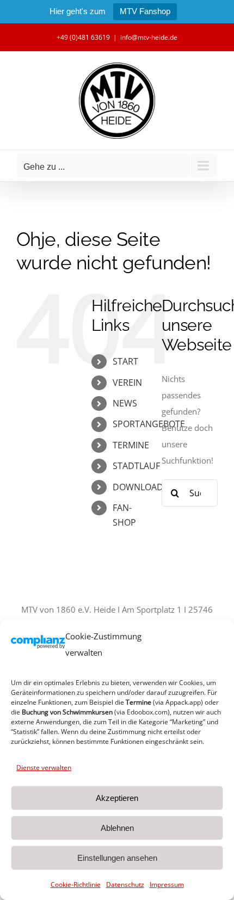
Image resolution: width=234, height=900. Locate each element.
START (125, 361)
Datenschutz (125, 884)
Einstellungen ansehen (117, 857)
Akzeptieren (117, 798)
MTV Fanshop (145, 11)
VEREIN (127, 383)
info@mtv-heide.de (148, 37)
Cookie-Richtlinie (76, 884)
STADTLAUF (136, 466)
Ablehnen (117, 828)
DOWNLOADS (140, 487)
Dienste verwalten (43, 767)
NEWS (125, 403)
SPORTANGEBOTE (149, 424)
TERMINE (131, 445)
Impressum (167, 884)
